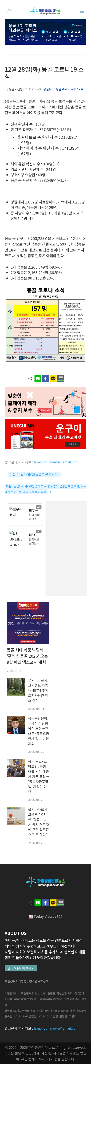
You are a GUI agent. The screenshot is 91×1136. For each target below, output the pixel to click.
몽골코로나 (63, 89)
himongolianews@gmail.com (56, 462)
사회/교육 (77, 89)
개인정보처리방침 (16, 981)
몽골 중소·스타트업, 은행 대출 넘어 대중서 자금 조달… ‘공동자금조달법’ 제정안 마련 (38, 776)
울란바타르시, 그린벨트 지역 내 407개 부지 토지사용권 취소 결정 (38, 690)
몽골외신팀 (16, 89)
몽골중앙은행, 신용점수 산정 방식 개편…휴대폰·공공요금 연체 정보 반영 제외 (38, 731)
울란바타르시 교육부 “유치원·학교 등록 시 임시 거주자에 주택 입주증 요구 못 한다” (38, 822)
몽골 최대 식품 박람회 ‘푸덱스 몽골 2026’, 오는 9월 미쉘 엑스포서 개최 (27, 656)
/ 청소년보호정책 (37, 981)
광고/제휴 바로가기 (21, 968)
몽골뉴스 (48, 89)
